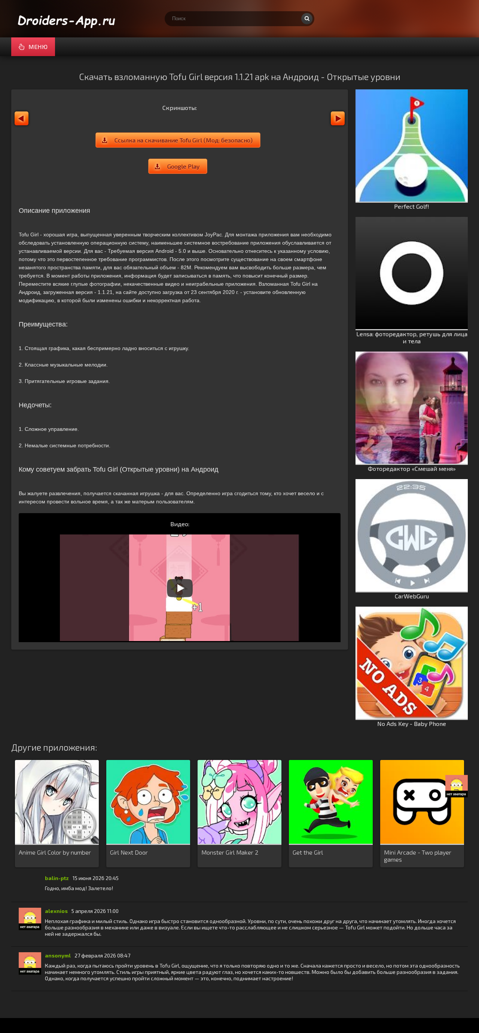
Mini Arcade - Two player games (417, 856)
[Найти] (306, 18)
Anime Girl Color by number (55, 852)
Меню (38, 46)
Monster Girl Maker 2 (229, 852)
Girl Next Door (129, 852)
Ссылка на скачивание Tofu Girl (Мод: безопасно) (184, 140)
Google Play (183, 166)
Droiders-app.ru (67, 18)
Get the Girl (308, 852)
